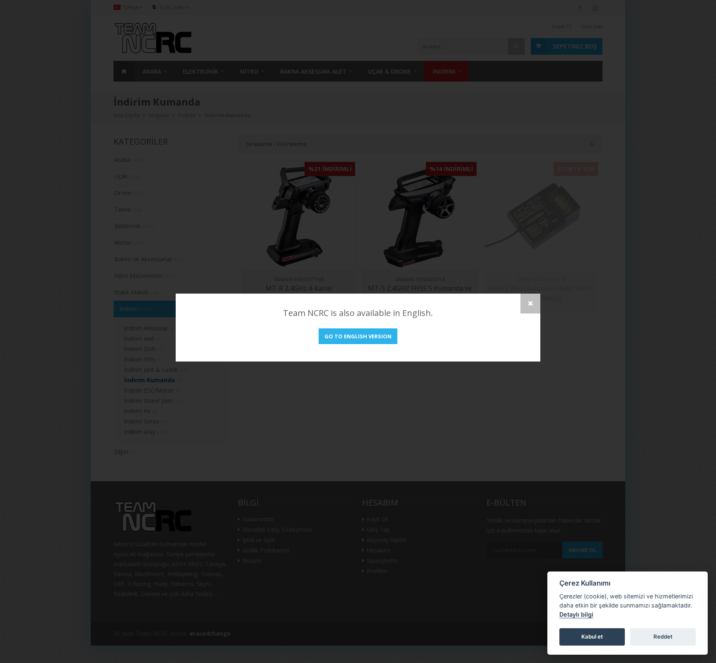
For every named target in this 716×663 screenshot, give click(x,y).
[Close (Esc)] (530, 303)
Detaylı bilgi (576, 614)
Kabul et (592, 636)
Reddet (662, 636)
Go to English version (358, 336)
